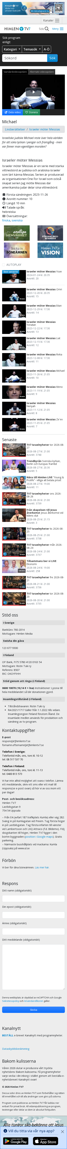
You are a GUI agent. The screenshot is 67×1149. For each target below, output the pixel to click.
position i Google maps (39, 836)
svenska (17, 220)
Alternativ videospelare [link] (42, 71)
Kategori (11, 49)
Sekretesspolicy (10, 1001)
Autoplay (13, 265)
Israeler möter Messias (44, 129)
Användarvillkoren (33, 1001)
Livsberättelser (15, 129)
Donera (33, 112)
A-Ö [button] (46, 49)
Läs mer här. (42, 867)
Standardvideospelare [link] (15, 71)
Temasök (30, 49)
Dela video (14, 112)
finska (6, 220)
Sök (52, 58)
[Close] (62, 1132)
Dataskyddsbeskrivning (15, 1048)
